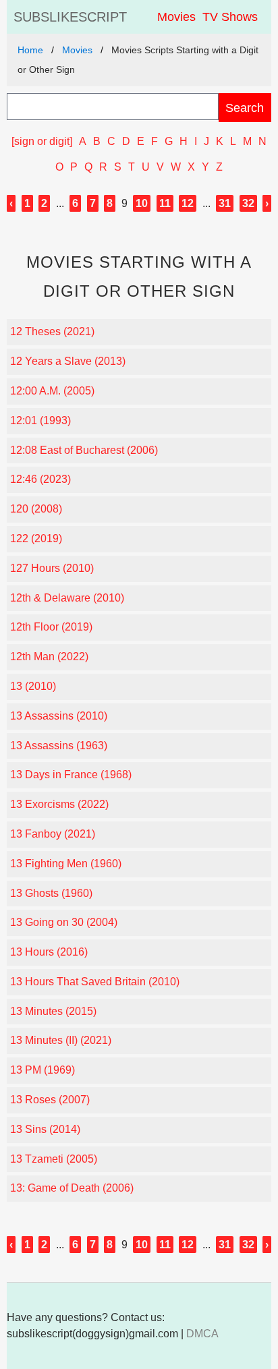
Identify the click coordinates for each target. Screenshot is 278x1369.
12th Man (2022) (49, 656)
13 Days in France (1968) (71, 774)
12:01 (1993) (40, 420)
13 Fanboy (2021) (52, 834)
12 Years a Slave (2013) (68, 361)
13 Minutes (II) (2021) (60, 1040)
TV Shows (230, 17)
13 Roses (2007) (50, 1099)
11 (165, 203)
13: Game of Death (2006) (72, 1188)
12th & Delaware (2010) (67, 598)
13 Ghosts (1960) (51, 893)
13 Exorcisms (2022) (59, 804)
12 (188, 203)
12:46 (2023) (40, 479)
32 (248, 203)
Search (244, 107)
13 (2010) (33, 686)
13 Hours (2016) (49, 952)
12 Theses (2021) (52, 331)
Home (30, 50)
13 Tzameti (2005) (53, 1159)
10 (142, 203)
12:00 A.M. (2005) (52, 391)
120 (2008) (36, 509)
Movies (176, 17)
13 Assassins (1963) (58, 745)
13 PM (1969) (42, 1070)
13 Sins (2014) (45, 1129)
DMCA (202, 1333)
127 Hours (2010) (52, 568)
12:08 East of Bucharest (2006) (84, 450)
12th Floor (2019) (51, 627)
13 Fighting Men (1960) (65, 863)
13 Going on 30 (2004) (63, 922)
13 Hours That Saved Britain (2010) (94, 981)
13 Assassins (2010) (58, 716)
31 (225, 203)
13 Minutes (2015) (53, 1011)
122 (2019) (36, 538)
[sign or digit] (41, 141)
